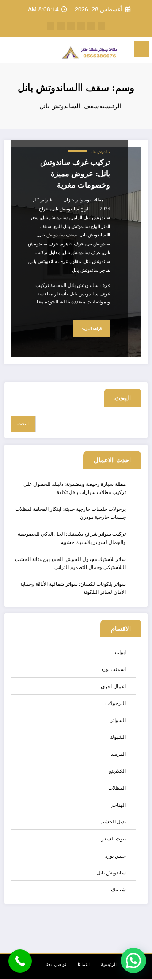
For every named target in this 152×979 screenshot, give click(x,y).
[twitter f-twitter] (91, 26)
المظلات (117, 787)
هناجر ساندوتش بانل (91, 270)
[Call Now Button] (20, 961)
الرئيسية (109, 964)
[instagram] (71, 26)
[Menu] (141, 49)
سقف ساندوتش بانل (57, 235)
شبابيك (118, 889)
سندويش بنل (98, 243)
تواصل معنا (56, 964)
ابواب (120, 651)
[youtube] (61, 26)
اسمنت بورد (113, 668)
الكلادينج (117, 770)
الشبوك (118, 736)
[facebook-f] (101, 26)
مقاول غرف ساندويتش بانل (55, 261)
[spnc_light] (10, 51)
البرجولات (115, 702)
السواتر (118, 719)
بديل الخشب (113, 821)
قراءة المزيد (92, 329)
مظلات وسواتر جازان (83, 200)
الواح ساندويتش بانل (70, 209)
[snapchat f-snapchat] (50, 26)
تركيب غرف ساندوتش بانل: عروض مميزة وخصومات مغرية (75, 173)
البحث (122, 397)
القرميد (118, 753)
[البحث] (25, 50)
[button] (133, 960)
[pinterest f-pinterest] (81, 26)
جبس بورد (115, 855)
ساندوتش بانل (100, 152)
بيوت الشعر (113, 838)
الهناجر (118, 804)
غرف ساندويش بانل (81, 252)
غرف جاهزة (72, 243)
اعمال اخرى (113, 685)
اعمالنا (84, 964)
